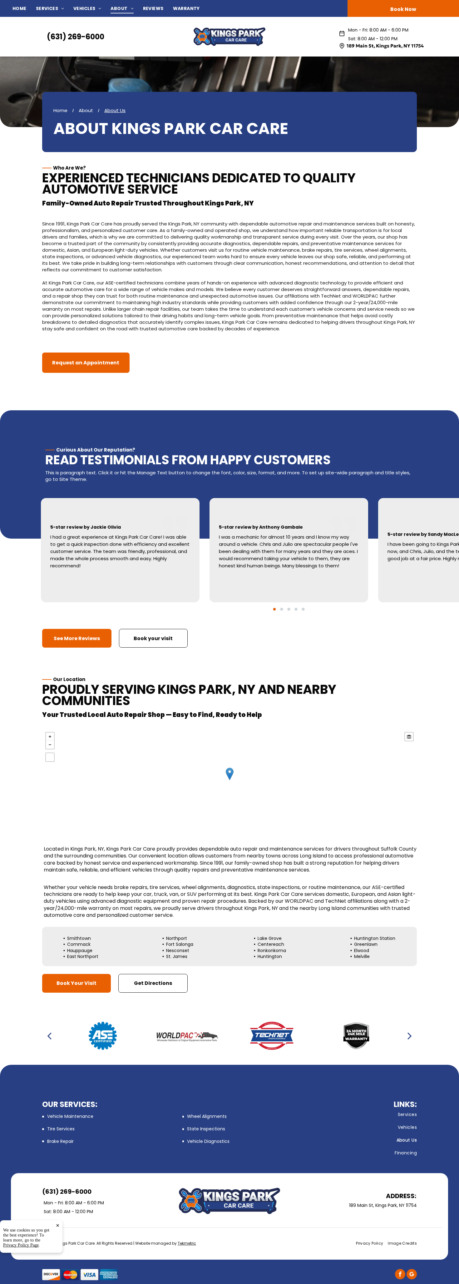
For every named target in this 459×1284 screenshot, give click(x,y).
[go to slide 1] (274, 609)
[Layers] (409, 737)
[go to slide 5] (303, 609)
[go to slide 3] (289, 609)
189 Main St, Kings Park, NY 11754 (385, 46)
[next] (409, 1036)
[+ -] (229, 780)
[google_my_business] (412, 1275)
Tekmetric (187, 1243)
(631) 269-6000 (75, 37)
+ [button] (50, 737)
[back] (49, 1036)
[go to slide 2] (281, 609)
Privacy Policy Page (21, 1245)
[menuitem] (24, 8)
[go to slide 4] (296, 609)
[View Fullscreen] (50, 757)
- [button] (50, 745)
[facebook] (400, 1275)
